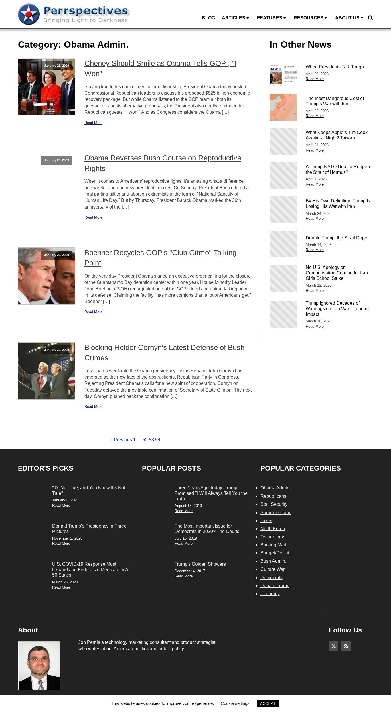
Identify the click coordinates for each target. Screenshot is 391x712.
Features (269, 17)
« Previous (121, 439)
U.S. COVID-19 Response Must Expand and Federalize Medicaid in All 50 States (91, 569)
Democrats (271, 577)
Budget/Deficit (274, 552)
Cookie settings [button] (235, 703)
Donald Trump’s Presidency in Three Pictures (89, 529)
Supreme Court (275, 512)
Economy (270, 593)
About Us (347, 17)
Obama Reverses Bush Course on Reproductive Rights (162, 163)
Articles (233, 17)
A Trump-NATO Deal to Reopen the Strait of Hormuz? (338, 169)
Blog (208, 17)
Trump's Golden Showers (200, 564)
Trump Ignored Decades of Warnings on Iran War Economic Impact (338, 308)
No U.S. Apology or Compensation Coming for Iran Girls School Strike (337, 273)
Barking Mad (273, 544)
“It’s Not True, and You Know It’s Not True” (88, 490)
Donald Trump (274, 585)
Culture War (272, 569)
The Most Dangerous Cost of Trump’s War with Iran (335, 101)
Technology (272, 536)
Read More (93, 123)
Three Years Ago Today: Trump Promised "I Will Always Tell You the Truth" (211, 493)
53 (151, 439)
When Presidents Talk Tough (335, 66)
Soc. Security (273, 504)
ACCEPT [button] (267, 703)
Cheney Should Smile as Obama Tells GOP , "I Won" (160, 68)
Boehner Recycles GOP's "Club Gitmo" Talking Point (160, 257)
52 (145, 439)
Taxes (266, 520)
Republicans (273, 496)
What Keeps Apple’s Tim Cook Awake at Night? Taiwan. (337, 135)
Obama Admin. (275, 487)
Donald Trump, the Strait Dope (336, 237)
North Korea (272, 528)
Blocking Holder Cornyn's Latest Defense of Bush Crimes (164, 352)
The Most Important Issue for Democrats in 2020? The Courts (207, 529)
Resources (308, 17)
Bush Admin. (273, 561)
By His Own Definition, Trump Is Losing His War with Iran (338, 203)
